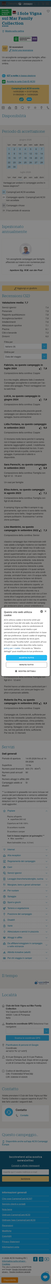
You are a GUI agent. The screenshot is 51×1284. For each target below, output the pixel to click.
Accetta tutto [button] (26, 657)
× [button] (45, 611)
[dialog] (25, 642)
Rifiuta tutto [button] (26, 665)
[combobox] (41, 611)
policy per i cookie (12, 648)
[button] (25, 671)
